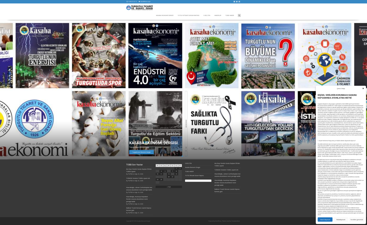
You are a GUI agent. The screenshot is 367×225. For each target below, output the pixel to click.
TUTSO (130, 174)
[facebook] (234, 2)
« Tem (169, 187)
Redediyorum (340, 220)
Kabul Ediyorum (325, 220)
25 (161, 179)
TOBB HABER (229, 15)
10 (157, 174)
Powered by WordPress (215, 221)
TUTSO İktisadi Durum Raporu (188, 15)
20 (169, 177)
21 (172, 177)
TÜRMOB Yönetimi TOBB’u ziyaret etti (138, 178)
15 (176, 174)
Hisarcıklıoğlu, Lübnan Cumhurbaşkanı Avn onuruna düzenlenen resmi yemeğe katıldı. (139, 189)
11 (161, 174)
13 (169, 174)
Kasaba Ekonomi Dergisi (164, 15)
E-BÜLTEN (207, 15)
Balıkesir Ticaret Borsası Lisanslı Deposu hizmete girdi (138, 209)
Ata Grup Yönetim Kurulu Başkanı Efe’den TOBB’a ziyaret (139, 170)
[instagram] (239, 2)
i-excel (228, 221)
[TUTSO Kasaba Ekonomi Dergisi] (138, 7)
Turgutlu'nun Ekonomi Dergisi (141, 152)
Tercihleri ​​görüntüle (356, 220)
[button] (363, 88)
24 (157, 179)
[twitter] (237, 2)
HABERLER (217, 15)
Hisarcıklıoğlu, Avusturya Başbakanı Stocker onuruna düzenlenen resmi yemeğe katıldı (137, 199)
